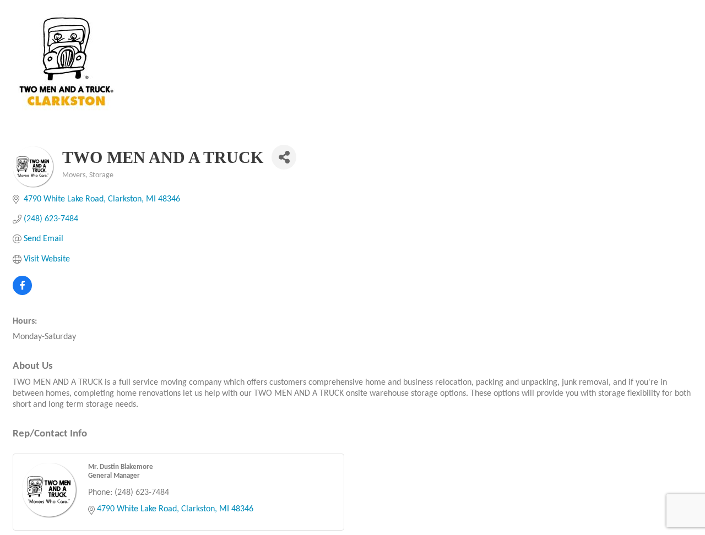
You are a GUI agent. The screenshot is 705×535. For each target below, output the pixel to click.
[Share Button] (284, 157)
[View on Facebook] (22, 292)
